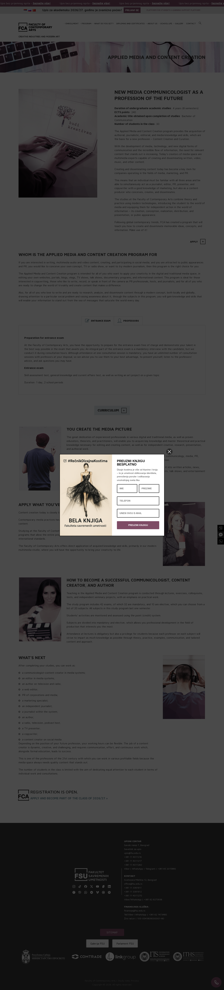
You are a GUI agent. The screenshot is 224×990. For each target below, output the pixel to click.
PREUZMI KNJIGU (138, 525)
